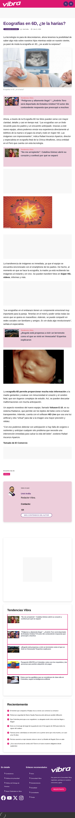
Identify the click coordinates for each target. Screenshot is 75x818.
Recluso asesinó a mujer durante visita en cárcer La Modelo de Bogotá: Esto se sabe (37, 739)
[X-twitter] (15, 797)
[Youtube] (9, 797)
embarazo (6, 474)
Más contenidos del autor (36, 515)
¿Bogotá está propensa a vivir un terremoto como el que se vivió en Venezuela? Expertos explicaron (43, 336)
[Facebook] (3, 797)
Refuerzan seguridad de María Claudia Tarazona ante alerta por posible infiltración (36, 715)
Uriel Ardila (26, 29)
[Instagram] (21, 797)
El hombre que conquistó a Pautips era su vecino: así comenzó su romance (34, 711)
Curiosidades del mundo (11, 29)
